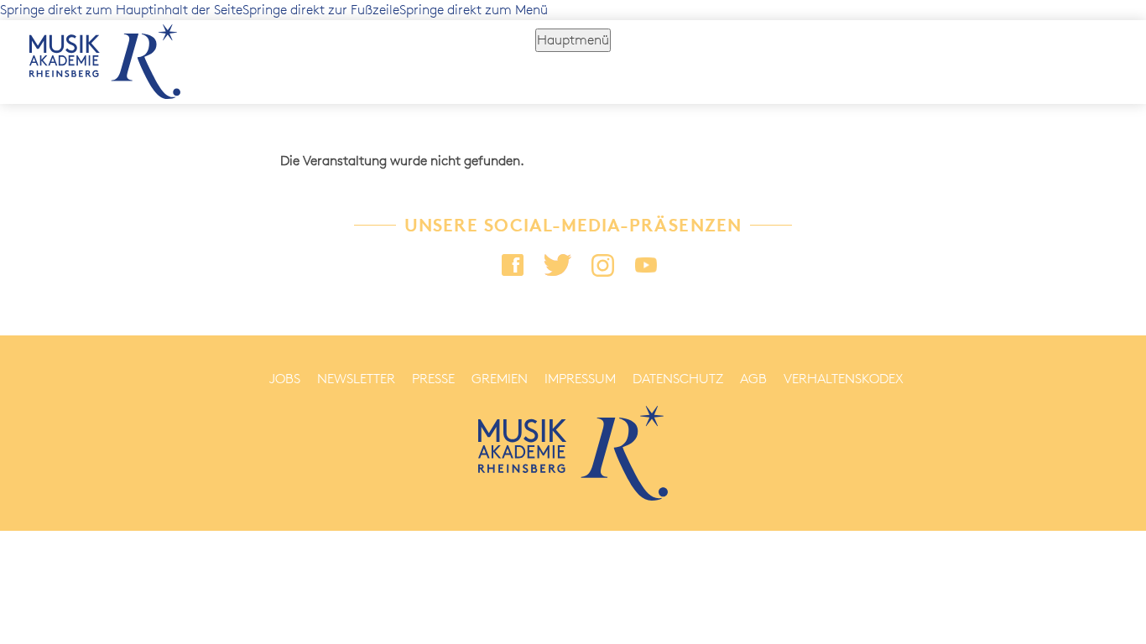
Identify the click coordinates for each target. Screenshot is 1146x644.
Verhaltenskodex (844, 379)
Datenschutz (678, 379)
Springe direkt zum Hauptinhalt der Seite (121, 10)
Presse (433, 379)
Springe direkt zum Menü (473, 10)
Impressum (580, 379)
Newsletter (356, 379)
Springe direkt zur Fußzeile (320, 10)
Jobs (284, 379)
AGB (753, 379)
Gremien (499, 379)
